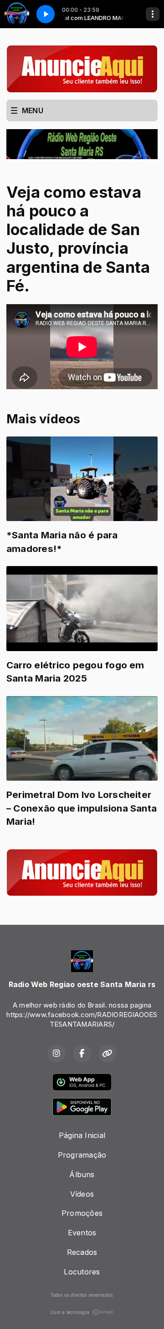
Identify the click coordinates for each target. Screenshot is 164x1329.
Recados (82, 1252)
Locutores (82, 1271)
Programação (82, 1154)
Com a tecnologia (69, 1312)
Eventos (82, 1232)
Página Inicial (82, 1135)
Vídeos (82, 1194)
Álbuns (81, 1174)
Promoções (82, 1213)
